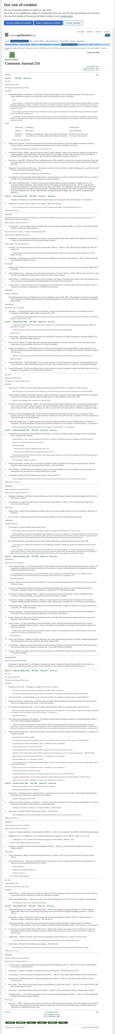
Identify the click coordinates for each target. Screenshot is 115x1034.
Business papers (59, 48)
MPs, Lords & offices (37, 41)
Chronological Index (92, 66)
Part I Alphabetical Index (52, 1014)
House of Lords (25, 44)
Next (97, 75)
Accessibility (80, 31)
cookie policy (66, 16)
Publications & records (69, 44)
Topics (97, 44)
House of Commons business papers (75, 48)
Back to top (51, 196)
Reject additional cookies (48, 23)
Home (7, 41)
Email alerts (90, 31)
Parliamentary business (19, 41)
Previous (8, 75)
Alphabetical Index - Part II (91, 70)
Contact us (107, 31)
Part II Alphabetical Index (52, 1016)
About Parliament (52, 41)
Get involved (64, 41)
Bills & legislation (45, 44)
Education (80, 41)
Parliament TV (83, 44)
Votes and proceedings (93, 48)
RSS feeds (98, 31)
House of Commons (11, 44)
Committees (56, 44)
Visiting (72, 41)
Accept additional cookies (18, 23)
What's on (34, 44)
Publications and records (46, 48)
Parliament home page (18, 48)
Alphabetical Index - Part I (91, 68)
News (91, 44)
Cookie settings (73, 23)
